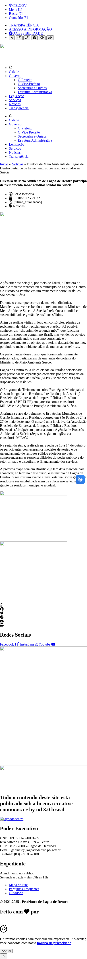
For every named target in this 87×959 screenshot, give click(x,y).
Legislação (16, 96)
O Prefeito (25, 80)
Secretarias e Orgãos (32, 88)
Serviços (15, 100)
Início (4, 164)
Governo (15, 76)
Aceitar (6, 951)
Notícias (15, 104)
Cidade (14, 72)
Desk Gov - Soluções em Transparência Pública (43, 915)
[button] (43, 605)
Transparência (19, 108)
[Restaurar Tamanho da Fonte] (12, 37)
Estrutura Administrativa (35, 92)
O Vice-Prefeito (29, 84)
